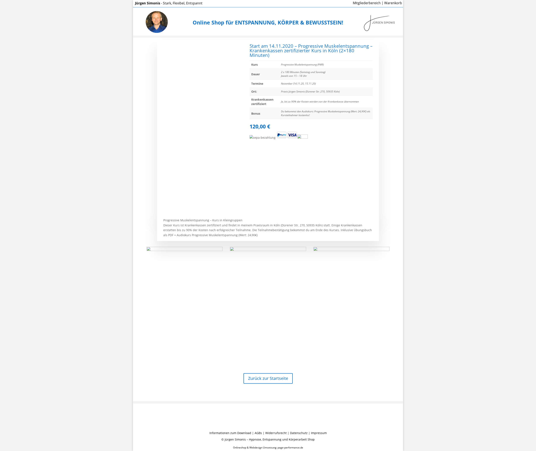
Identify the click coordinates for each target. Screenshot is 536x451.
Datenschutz (299, 433)
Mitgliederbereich (367, 3)
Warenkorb (393, 3)
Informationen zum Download (230, 433)
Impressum (319, 433)
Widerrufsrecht (276, 433)
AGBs (258, 433)
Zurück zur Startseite (268, 378)
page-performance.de (290, 447)
